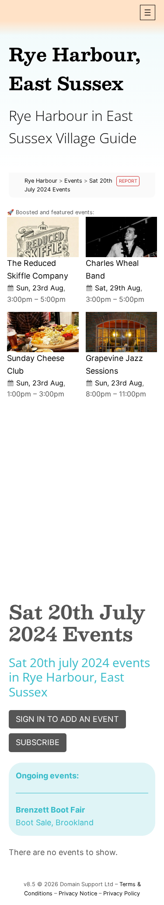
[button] (147, 12)
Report (128, 181)
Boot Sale (33, 822)
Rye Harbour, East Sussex (75, 68)
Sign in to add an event (67, 719)
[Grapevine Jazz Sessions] (121, 332)
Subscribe (37, 742)
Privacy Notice (78, 893)
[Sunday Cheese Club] (43, 332)
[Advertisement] (82, 492)
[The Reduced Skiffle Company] (43, 237)
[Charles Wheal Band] (121, 237)
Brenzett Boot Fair (50, 809)
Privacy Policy (121, 893)
